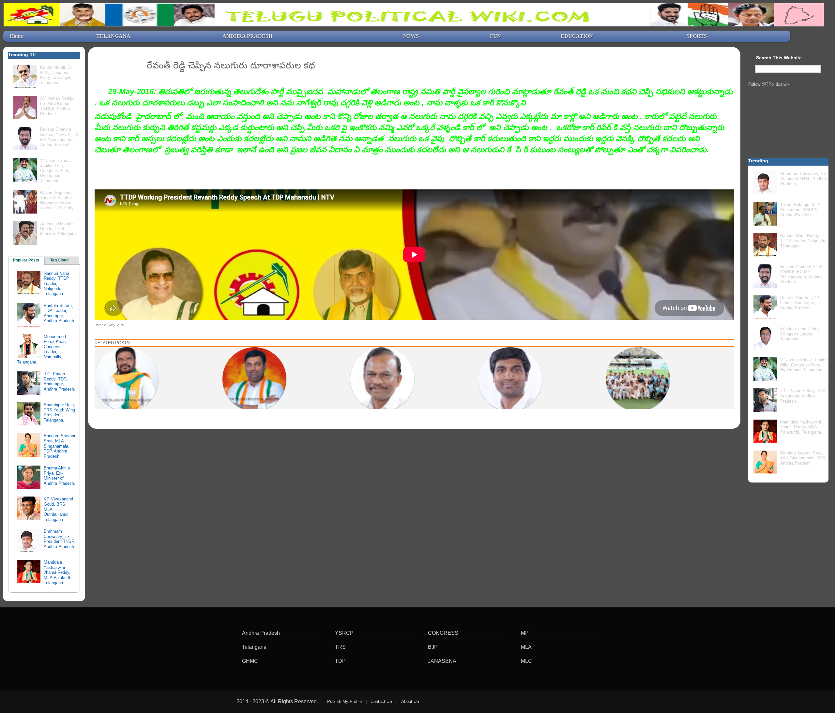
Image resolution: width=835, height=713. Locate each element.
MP (525, 633)
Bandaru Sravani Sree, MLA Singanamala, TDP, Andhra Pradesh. (59, 445)
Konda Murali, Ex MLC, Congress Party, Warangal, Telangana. (56, 75)
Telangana (254, 647)
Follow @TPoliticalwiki (769, 84)
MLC (526, 661)
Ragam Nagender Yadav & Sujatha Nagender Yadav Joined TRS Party (57, 200)
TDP (340, 661)
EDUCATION (577, 36)
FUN (495, 36)
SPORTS (697, 36)
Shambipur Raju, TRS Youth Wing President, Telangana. (59, 412)
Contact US (381, 701)
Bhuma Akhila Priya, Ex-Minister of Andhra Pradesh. (59, 476)
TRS (340, 647)
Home (16, 36)
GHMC (250, 661)
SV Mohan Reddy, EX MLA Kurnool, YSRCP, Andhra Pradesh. (57, 106)
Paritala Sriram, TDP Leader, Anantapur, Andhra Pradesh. (59, 313)
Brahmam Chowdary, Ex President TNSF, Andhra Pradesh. (59, 539)
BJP (433, 647)
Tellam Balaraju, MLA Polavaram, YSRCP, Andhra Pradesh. (800, 209)
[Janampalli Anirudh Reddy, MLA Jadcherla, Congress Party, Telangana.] (254, 378)
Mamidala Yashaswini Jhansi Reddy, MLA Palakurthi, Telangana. (59, 572)
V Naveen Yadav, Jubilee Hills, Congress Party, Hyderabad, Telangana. (56, 170)
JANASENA (442, 661)
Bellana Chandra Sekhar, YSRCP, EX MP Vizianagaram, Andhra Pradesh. (59, 137)
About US (410, 701)
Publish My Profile (344, 701)
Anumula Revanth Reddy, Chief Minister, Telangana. (59, 228)
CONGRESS (443, 633)
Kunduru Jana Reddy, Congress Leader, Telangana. (800, 333)
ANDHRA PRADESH (247, 36)
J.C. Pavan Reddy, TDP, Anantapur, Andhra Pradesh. (59, 381)
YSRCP (344, 633)
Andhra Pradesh (261, 633)
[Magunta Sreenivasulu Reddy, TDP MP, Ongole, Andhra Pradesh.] (382, 378)
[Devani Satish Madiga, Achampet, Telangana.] (127, 378)
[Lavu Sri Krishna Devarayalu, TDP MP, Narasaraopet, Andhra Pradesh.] (510, 378)
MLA (526, 647)
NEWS (411, 36)
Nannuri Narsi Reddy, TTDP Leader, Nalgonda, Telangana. (56, 283)
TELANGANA (113, 36)
